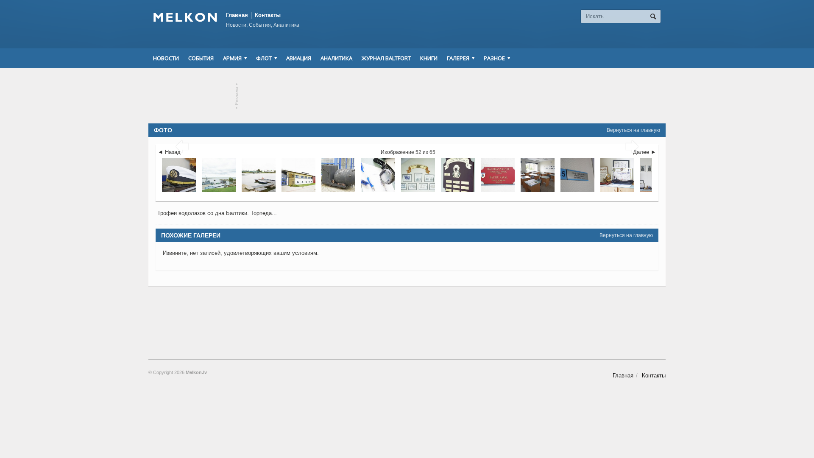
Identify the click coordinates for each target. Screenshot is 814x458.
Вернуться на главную (633, 130)
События (201, 58)
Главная (237, 15)
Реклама (237, 96)
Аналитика (336, 58)
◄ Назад (169, 152)
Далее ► (644, 152)
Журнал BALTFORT (386, 58)
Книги (429, 58)
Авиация (298, 58)
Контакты (268, 15)
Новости (166, 58)
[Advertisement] (407, 96)
